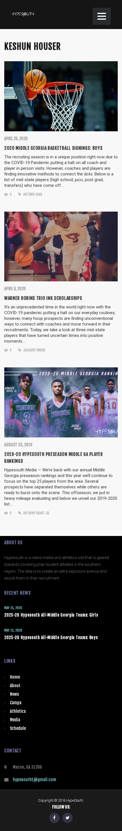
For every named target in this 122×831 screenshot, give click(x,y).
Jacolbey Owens (33, 350)
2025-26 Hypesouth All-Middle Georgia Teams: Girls (51, 615)
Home (15, 677)
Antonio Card (32, 194)
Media (15, 719)
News (14, 694)
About (15, 685)
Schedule (18, 728)
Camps (16, 702)
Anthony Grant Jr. (36, 513)
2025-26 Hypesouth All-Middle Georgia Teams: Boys (51, 637)
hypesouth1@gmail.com (34, 779)
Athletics (18, 711)
